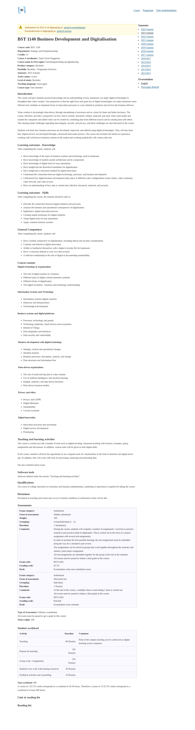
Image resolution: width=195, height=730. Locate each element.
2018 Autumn (147, 51)
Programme (148, 10)
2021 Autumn (147, 40)
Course (136, 10)
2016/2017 (146, 58)
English (144, 83)
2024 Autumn (147, 29)
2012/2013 (146, 73)
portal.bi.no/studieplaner (75, 27)
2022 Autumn (147, 36)
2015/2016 (146, 62)
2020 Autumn (147, 44)
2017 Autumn (147, 55)
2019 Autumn (147, 47)
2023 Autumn (147, 33)
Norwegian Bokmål (150, 87)
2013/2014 (146, 69)
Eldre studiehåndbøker (166, 10)
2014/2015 (146, 66)
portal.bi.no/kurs (64, 31)
